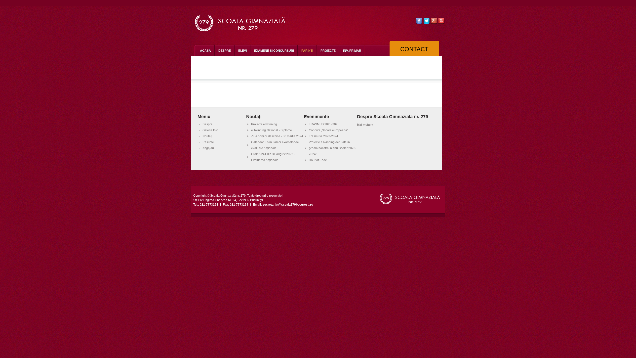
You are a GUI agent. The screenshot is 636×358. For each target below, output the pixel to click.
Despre (224, 50)
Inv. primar (352, 50)
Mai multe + (365, 125)
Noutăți (207, 136)
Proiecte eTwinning (264, 124)
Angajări (208, 148)
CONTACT (414, 49)
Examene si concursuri (274, 50)
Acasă (205, 50)
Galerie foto (210, 130)
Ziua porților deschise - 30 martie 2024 (277, 136)
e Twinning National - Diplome (271, 130)
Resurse (208, 142)
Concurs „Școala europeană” (328, 130)
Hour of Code (318, 160)
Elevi (242, 50)
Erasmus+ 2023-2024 (323, 136)
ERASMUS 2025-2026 (324, 124)
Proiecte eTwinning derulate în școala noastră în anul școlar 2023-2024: (332, 148)
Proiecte (328, 50)
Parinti (307, 50)
